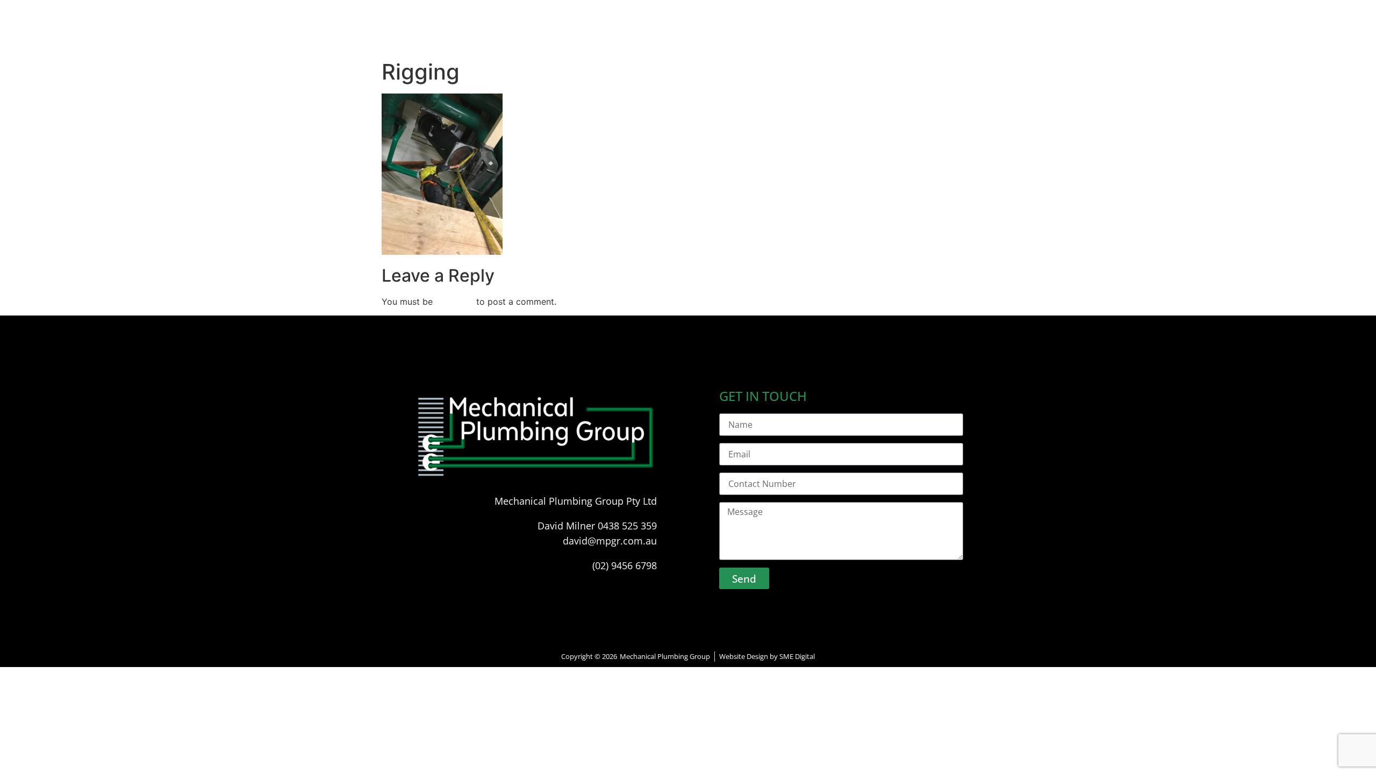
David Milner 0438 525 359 (597, 525)
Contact (816, 36)
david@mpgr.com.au (610, 540)
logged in (454, 301)
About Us (610, 36)
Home (553, 36)
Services (672, 36)
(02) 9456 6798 (624, 565)
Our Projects (743, 36)
